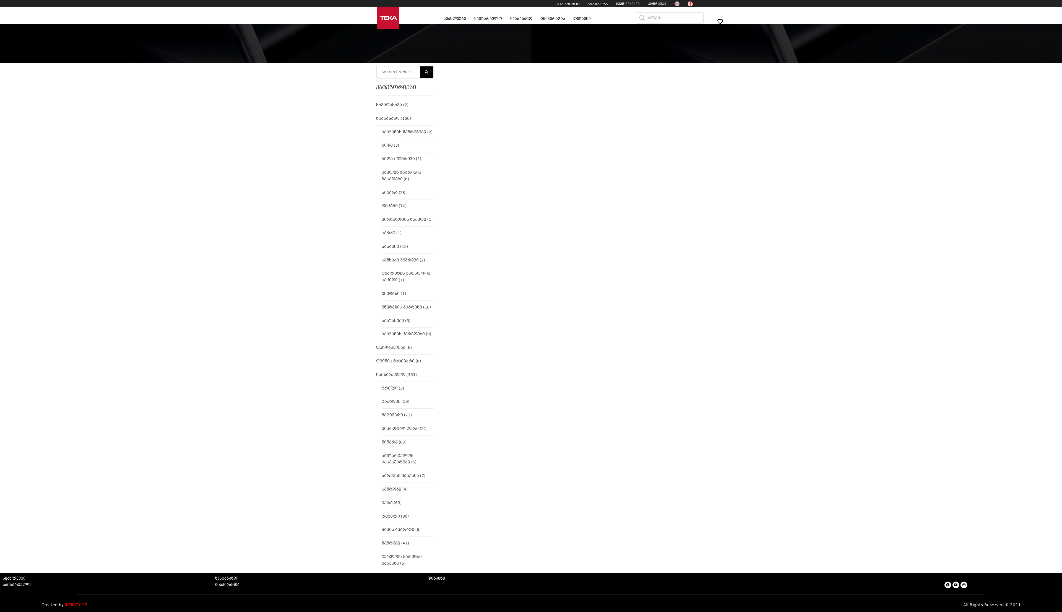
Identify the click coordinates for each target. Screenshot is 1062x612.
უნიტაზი (394, 293)
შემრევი (395, 543)
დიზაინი (582, 18)
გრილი (393, 388)
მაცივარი (397, 415)
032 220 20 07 (568, 4)
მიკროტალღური (405, 428)
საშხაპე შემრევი (403, 260)
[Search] (426, 72)
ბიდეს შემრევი (401, 159)
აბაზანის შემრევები (407, 132)
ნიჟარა (394, 192)
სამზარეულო (396, 374)
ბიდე (390, 145)
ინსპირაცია (553, 18)
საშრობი (395, 489)
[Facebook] (947, 585)
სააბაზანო (521, 18)
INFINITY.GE (76, 605)
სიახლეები (455, 18)
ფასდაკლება (394, 347)
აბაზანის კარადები (406, 334)
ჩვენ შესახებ (628, 4)
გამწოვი (395, 401)
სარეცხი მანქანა (403, 475)
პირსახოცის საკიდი (407, 219)
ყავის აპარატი (401, 529)
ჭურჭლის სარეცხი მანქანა (402, 560)
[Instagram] (964, 585)
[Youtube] (955, 585)
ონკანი (394, 206)
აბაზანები (396, 320)
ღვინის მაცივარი (398, 361)
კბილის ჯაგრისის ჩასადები (401, 175)
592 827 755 (598, 4)
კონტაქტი (657, 4)
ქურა (392, 503)
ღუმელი (395, 516)
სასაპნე (395, 246)
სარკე (392, 233)
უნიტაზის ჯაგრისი (406, 307)
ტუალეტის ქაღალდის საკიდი (406, 276)
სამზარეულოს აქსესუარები (399, 459)
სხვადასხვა (392, 105)
